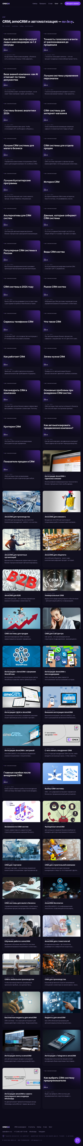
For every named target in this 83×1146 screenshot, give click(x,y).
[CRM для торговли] (21, 857)
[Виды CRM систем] (61, 257)
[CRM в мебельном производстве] (21, 971)
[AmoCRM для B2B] (21, 587)
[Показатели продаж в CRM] (21, 469)
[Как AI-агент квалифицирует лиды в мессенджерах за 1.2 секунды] (21, 47)
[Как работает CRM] (21, 361)
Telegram (41, 1132)
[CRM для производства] (61, 971)
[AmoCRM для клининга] (61, 509)
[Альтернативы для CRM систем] (21, 222)
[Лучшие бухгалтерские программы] (21, 187)
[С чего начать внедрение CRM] (61, 742)
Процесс (42, 3)
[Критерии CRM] (21, 431)
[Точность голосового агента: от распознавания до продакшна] (61, 47)
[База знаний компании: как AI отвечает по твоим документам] (21, 82)
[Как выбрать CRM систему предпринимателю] (61, 1088)
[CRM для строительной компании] (61, 857)
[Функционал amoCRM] (61, 819)
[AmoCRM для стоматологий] (61, 933)
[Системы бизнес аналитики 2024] (21, 117)
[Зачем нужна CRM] (61, 361)
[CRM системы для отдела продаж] (61, 152)
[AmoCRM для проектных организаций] (21, 548)
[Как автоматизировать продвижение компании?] (61, 431)
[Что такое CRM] (61, 326)
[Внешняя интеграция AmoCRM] (61, 704)
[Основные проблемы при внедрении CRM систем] (61, 396)
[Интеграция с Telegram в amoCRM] (61, 1048)
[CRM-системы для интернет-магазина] (61, 117)
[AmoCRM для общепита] (61, 548)
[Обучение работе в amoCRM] (21, 933)
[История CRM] (61, 187)
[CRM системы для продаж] (21, 625)
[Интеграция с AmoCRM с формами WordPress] (21, 665)
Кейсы (35, 3)
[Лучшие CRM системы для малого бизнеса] (21, 152)
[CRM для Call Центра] (61, 625)
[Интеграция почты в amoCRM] (21, 1048)
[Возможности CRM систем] (21, 819)
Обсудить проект (72, 3)
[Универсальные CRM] (61, 587)
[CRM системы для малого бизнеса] (21, 895)
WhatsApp (32, 1132)
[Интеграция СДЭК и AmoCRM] (21, 704)
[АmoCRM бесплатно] (61, 895)
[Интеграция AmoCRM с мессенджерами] (61, 665)
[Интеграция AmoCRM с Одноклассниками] (61, 469)
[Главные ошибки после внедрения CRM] (21, 780)
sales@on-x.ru (7, 1132)
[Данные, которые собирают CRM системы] (61, 222)
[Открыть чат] (77, 1140)
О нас (50, 3)
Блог (56, 3)
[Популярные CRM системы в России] (21, 257)
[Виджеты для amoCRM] (61, 1009)
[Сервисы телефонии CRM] (21, 326)
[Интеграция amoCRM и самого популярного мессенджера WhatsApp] (21, 1088)
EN (61, 3)
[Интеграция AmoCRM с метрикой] (21, 742)
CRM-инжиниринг (20, 1127)
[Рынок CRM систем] (61, 291)
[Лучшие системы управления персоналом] (61, 82)
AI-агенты (31, 1127)
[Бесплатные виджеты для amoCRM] (21, 1009)
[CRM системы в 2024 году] (21, 291)
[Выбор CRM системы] (61, 780)
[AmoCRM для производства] (21, 509)
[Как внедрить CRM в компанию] (21, 396)
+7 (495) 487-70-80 (20, 1132)
